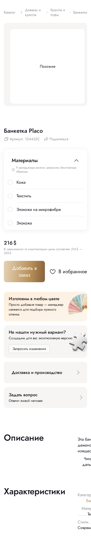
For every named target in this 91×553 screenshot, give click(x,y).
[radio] (10, 182)
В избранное (72, 271)
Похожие (47, 66)
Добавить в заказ (24, 271)
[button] (45, 372)
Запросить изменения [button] (29, 348)
